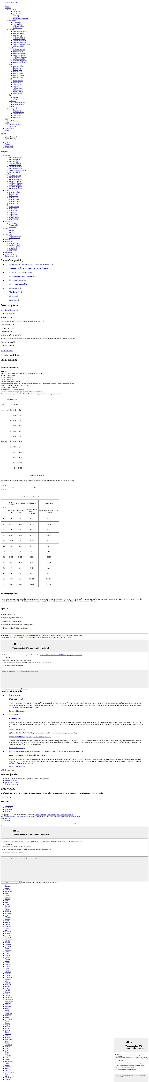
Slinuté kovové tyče (11, 256)
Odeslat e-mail (5, 820)
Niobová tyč (17, 86)
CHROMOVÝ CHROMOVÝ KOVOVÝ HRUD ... (30, 268)
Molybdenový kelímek (20, 55)
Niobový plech (18, 88)
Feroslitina (12, 9)
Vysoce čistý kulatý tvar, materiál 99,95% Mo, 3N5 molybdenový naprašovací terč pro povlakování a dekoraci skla (45, 635)
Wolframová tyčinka (19, 31)
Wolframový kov (18, 26)
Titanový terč (17, 117)
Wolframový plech (19, 39)
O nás (7, 123)
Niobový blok (17, 93)
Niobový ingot (17, 90)
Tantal (11, 64)
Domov (7, 6)
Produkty (8, 8)
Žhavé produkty (40, 815)
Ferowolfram (17, 11)
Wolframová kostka (19, 37)
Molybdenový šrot (16, 292)
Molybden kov (17, 28)
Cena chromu (20, 816)
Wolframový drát (18, 33)
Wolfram (11, 30)
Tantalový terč (17, 68)
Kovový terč (13, 108)
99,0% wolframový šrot (19, 284)
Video (7, 130)
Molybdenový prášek (20, 61)
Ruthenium (12, 101)
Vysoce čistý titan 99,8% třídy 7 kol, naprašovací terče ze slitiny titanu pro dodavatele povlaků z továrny (38, 637)
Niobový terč (17, 82)
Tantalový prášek (18, 66)
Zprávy (7, 119)
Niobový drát (17, 84)
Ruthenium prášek (19, 103)
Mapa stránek (51, 815)
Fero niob (16, 17)
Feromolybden (17, 13)
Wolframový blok (18, 46)
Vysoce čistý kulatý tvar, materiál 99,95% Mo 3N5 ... (31, 755)
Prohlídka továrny (14, 124)
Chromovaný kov (18, 22)
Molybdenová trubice (20, 57)
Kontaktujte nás (10, 128)
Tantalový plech (18, 73)
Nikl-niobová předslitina (20, 19)
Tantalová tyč (17, 71)
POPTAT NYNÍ (6, 797)
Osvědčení (12, 126)
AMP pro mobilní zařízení (65, 815)
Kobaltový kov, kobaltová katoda (23, 276)
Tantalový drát (17, 70)
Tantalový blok (18, 77)
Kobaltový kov (18, 24)
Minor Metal (13, 20)
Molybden (12, 48)
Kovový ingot (9, 254)
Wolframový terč (18, 113)
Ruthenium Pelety (18, 104)
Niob (10, 79)
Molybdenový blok (19, 59)
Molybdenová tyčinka (20, 62)
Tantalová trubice (18, 75)
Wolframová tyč (18, 35)
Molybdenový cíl (18, 112)
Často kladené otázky (12, 121)
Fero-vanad (16, 15)
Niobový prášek (18, 81)
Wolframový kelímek (19, 40)
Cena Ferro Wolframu (53, 816)
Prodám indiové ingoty (8, 816)
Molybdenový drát (19, 50)
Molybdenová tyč (18, 51)
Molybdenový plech (19, 53)
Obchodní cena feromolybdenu (70, 816)
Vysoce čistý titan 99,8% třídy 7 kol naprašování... (30, 737)
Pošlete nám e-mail (7, 351)
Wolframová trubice (19, 42)
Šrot (10, 95)
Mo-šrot (15, 97)
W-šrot (15, 99)
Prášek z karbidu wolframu (21, 44)
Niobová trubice (18, 92)
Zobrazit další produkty (17, 711)
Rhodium (12, 106)
